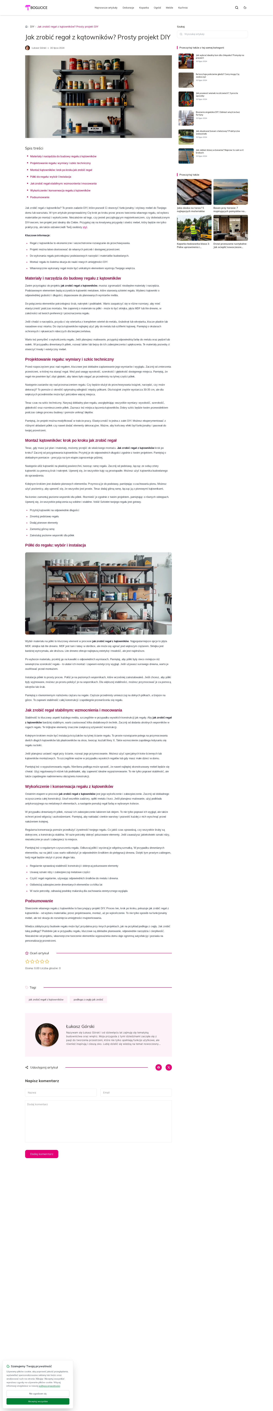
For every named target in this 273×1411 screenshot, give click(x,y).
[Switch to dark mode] (245, 7)
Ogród (157, 7)
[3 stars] (37, 961)
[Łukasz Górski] (27, 48)
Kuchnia (183, 7)
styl (85, 227)
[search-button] (236, 7)
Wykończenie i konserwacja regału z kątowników (60, 190)
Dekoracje (128, 7)
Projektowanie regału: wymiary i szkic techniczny (60, 163)
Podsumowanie (39, 197)
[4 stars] (42, 961)
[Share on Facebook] (158, 1067)
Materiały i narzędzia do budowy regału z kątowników (63, 156)
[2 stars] (32, 961)
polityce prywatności (49, 1385)
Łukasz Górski (39, 47)
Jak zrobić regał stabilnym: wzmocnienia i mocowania (63, 183)
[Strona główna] (26, 26)
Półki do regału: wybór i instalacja (50, 176)
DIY (32, 26)
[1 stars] (27, 961)
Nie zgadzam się (38, 1393)
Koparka (144, 7)
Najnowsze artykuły (106, 7)
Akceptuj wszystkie (38, 1401)
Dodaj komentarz (41, 1154)
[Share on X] (169, 1067)
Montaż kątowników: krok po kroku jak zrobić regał (61, 169)
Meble (169, 7)
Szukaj (181, 26)
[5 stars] (47, 961)
